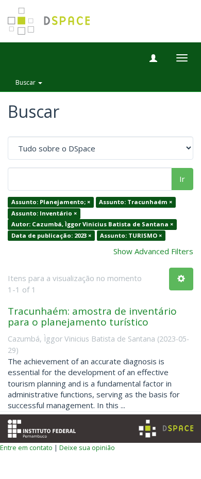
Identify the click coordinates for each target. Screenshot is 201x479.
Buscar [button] (26, 82)
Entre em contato (26, 447)
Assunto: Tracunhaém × (135, 202)
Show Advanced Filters (153, 251)
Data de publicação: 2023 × (51, 235)
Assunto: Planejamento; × (50, 202)
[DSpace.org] (166, 429)
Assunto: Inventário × (44, 213)
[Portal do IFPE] (42, 427)
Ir (182, 179)
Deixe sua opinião (87, 447)
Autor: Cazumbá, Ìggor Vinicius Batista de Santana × (92, 224)
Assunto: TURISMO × (131, 235)
